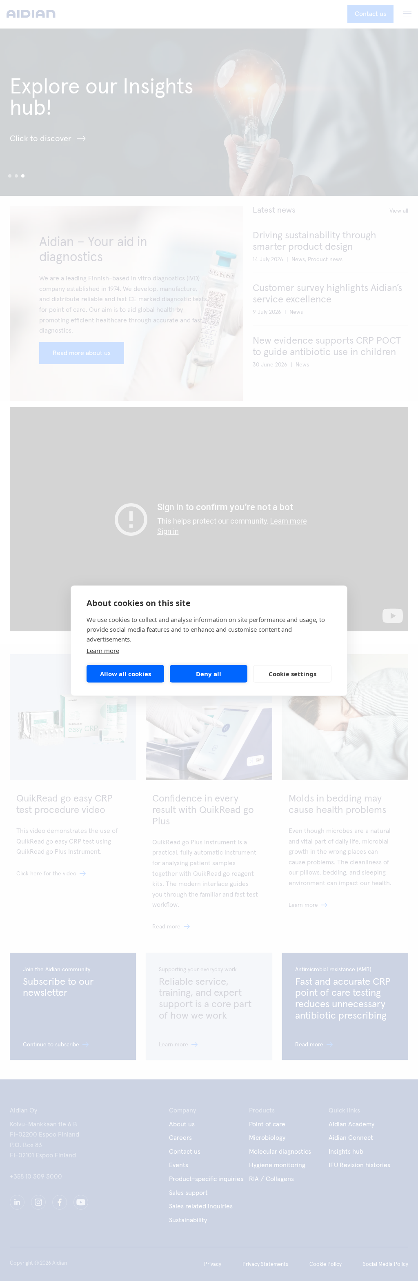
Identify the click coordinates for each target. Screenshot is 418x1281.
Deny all (208, 674)
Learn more (103, 650)
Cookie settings (292, 674)
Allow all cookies (125, 674)
